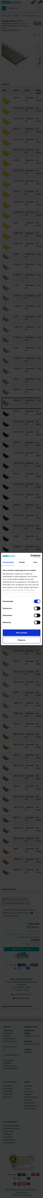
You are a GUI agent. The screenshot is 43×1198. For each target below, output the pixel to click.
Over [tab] (35, 562)
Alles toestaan (21, 633)
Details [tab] (22, 562)
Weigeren (21, 640)
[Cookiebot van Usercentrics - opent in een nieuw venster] (30, 555)
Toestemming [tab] (8, 562)
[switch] (37, 608)
